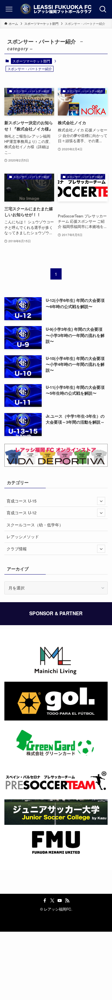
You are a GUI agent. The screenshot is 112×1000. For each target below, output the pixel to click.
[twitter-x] (52, 900)
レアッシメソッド (23, 536)
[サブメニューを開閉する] (101, 501)
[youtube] (60, 900)
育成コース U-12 (21, 513)
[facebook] (45, 900)
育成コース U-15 (21, 501)
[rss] (67, 900)
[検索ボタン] (103, 9)
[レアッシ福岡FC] (56, 9)
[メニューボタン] (9, 9)
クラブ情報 (17, 549)
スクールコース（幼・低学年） (35, 525)
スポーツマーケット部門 (31, 60)
